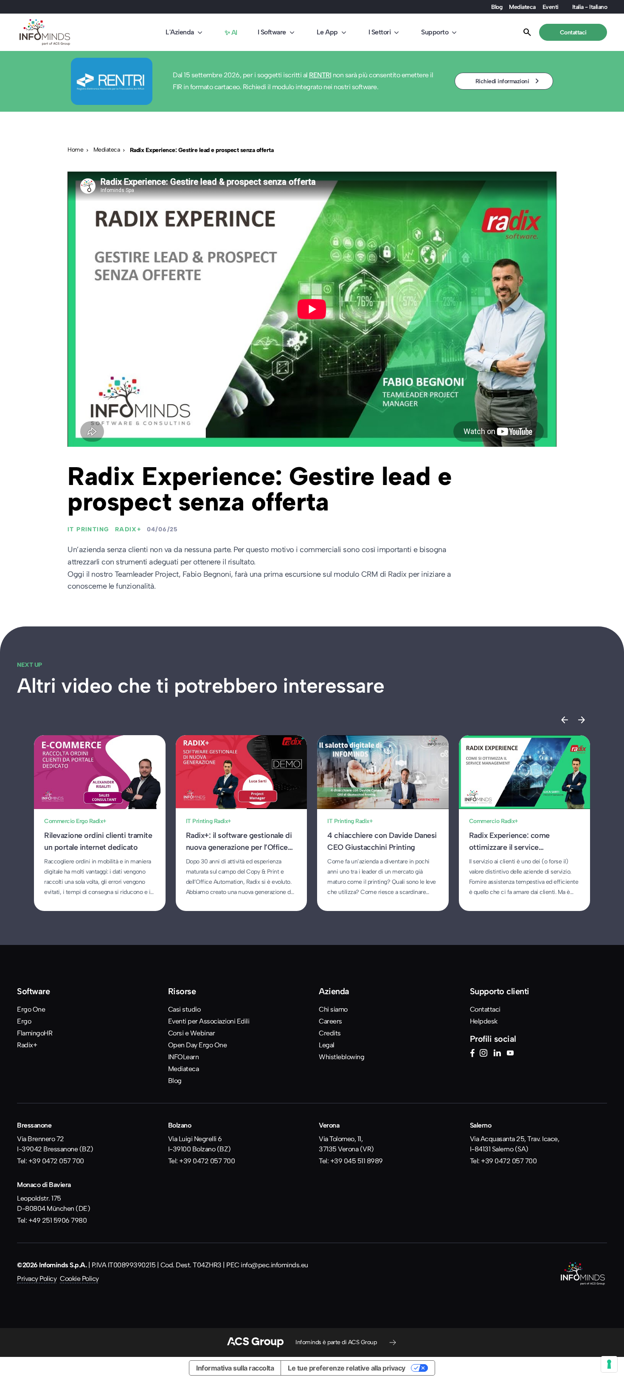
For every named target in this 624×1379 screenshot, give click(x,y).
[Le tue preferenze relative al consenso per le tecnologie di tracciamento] (609, 1364)
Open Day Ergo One (197, 1045)
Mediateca (522, 7)
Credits (330, 1033)
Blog (496, 7)
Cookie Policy (79, 1279)
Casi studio (184, 1009)
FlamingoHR (34, 1033)
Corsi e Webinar (191, 1033)
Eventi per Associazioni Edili (209, 1021)
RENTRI (320, 75)
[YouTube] (510, 1054)
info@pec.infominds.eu (274, 1265)
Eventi (550, 7)
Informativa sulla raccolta (235, 1368)
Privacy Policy (36, 1279)
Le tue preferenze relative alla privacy (346, 1368)
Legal (326, 1045)
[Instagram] (483, 1054)
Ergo (24, 1021)
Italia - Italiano (589, 7)
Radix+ (27, 1045)
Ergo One (31, 1009)
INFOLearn (183, 1057)
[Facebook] (472, 1054)
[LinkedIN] (497, 1054)
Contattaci (485, 1009)
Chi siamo (333, 1009)
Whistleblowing (341, 1057)
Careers (330, 1021)
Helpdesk (484, 1021)
